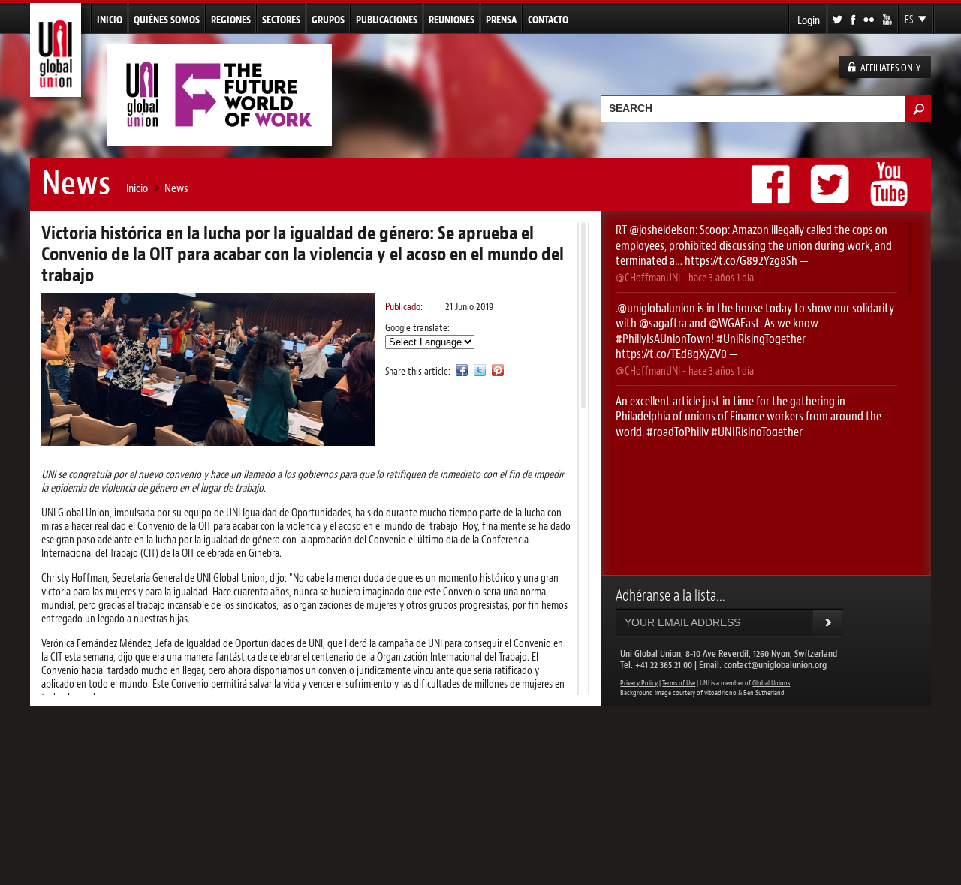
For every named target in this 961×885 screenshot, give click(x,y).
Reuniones (451, 20)
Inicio (109, 20)
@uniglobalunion (656, 308)
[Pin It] (498, 369)
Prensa (501, 20)
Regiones (231, 20)
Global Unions (771, 683)
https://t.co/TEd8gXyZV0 (671, 353)
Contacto (548, 20)
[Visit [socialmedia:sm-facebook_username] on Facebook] (854, 18)
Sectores (281, 20)
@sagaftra (663, 323)
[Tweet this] (480, 369)
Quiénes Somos (167, 20)
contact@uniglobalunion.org (775, 665)
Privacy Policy (639, 683)
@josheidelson (662, 229)
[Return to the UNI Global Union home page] (55, 90)
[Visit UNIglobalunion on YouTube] (888, 18)
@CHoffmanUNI (648, 278)
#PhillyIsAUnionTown (663, 338)
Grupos (328, 20)
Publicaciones (386, 20)
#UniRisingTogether (761, 338)
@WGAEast (734, 323)
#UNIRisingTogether (757, 431)
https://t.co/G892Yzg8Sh (741, 260)
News (176, 188)
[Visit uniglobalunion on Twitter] (839, 18)
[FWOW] (219, 140)
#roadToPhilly (677, 431)
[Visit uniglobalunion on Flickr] (869, 18)
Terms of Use (678, 683)
